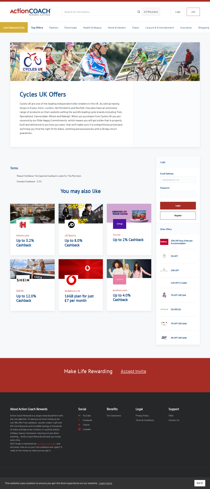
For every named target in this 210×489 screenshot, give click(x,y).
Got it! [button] (200, 483)
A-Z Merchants (151, 11)
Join (193, 11)
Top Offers (37, 27)
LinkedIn (87, 429)
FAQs (171, 415)
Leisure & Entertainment (159, 27)
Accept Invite (133, 371)
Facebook (87, 420)
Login (177, 11)
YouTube (87, 415)
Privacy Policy (142, 415)
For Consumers (114, 415)
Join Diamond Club (14, 27)
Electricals (70, 27)
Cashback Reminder (46, 443)
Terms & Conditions (145, 420)
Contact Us (174, 420)
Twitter (86, 424)
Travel (135, 27)
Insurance (186, 27)
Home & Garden (117, 27)
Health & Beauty (92, 27)
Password (164, 188)
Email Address (166, 173)
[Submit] (139, 12)
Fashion (53, 27)
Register (178, 215)
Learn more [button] (105, 483)
